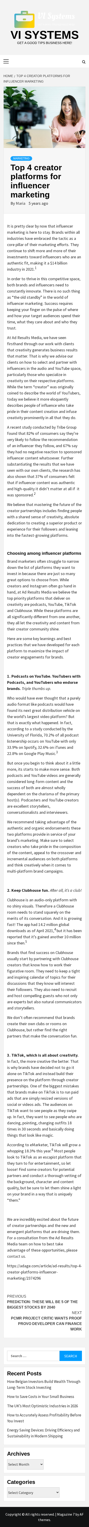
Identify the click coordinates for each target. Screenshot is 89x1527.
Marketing (21, 158)
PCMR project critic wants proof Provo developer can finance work (46, 1321)
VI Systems (44, 35)
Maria (21, 203)
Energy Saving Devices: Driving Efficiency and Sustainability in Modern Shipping (43, 1433)
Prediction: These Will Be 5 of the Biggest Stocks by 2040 (42, 1301)
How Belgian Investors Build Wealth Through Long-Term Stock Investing (43, 1384)
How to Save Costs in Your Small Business (40, 1396)
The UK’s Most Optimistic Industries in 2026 (42, 1405)
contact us (16, 1256)
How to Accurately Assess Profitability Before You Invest (44, 1418)
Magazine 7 (66, 1514)
